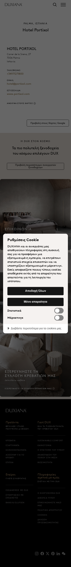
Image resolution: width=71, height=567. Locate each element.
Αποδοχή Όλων (35, 290)
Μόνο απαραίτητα (35, 301)
